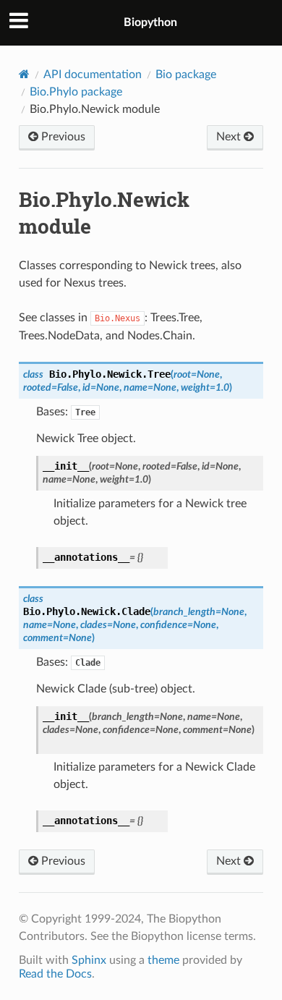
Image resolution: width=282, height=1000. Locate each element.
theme (163, 960)
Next (230, 137)
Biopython (150, 22)
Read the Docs (55, 974)
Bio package (185, 74)
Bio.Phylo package (76, 92)
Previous (61, 137)
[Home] (24, 74)
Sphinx (89, 960)
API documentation (92, 74)
